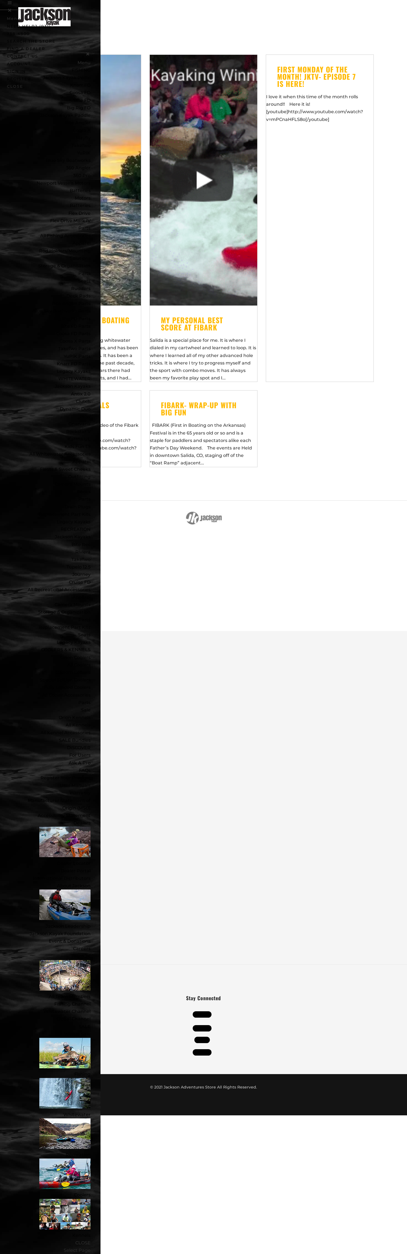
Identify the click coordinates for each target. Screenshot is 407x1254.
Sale (86, 710)
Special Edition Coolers (65, 679)
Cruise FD (80, 582)
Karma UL (79, 439)
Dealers (82, 823)
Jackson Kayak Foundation (60, 933)
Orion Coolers (75, 657)
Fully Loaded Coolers (67, 687)
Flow (85, 416)
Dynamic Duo (75, 409)
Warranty (80, 792)
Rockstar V (78, 431)
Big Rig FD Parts (72, 318)
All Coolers (79, 665)
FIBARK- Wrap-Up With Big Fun (199, 409)
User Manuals (75, 785)
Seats (84, 281)
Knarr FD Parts (74, 363)
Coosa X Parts (75, 341)
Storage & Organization (64, 612)
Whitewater (77, 1114)
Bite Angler (78, 122)
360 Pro (82, 175)
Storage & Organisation (64, 265)
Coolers (82, 1195)
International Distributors (62, 878)
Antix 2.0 (81, 394)
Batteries (80, 205)
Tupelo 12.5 (78, 567)
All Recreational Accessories (59, 589)
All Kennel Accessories (65, 732)
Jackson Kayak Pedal (67, 77)
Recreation (78, 1154)
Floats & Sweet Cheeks (65, 469)
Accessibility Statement (64, 815)
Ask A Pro (80, 763)
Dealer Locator (74, 863)
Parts (84, 228)
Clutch (83, 401)
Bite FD (82, 100)
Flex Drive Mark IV (70, 220)
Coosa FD (80, 92)
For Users (80, 755)
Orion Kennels (75, 717)
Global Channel (73, 1019)
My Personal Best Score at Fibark (192, 324)
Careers (82, 948)
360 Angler (78, 167)
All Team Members (70, 996)
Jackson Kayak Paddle (65, 115)
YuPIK (84, 153)
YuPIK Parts (77, 356)
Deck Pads (78, 296)
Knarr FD (80, 85)
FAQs (85, 770)
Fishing (82, 1074)
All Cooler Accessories (66, 695)
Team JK (81, 956)
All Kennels (78, 725)
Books (84, 491)
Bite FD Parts (76, 326)
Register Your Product (65, 777)
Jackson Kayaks (73, 386)
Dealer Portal (76, 870)
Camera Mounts (73, 484)
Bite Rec (81, 544)
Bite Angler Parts (71, 303)
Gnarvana (79, 423)
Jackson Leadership (68, 926)
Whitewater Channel (67, 1011)
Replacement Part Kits (65, 514)
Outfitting (79, 476)
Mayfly (83, 138)
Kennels (81, 1235)
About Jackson (74, 885)
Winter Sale (77, 1034)
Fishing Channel (72, 1004)
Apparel (82, 243)
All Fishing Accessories (65, 235)
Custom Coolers (73, 672)
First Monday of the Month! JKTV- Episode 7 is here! (316, 76)
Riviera (83, 552)
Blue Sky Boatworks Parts (61, 311)
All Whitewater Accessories (60, 454)
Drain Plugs (78, 507)
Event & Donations (70, 941)
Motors (83, 198)
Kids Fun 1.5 (78, 446)
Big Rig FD (79, 107)
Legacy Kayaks (74, 371)
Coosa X (82, 130)
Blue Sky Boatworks (68, 160)
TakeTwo (81, 145)
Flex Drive (79, 213)
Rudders (81, 288)
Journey (81, 574)
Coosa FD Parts (73, 333)
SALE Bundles (75, 740)
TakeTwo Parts (74, 348)
